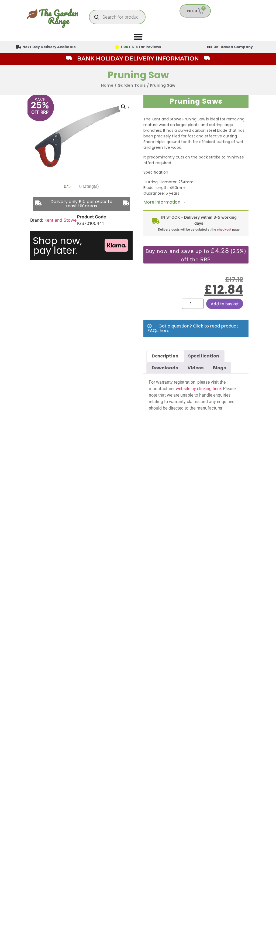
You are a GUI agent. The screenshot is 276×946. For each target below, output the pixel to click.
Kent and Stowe (60, 220)
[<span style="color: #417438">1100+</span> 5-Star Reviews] (117, 47)
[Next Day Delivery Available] (18, 47)
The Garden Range (58, 17)
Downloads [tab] (165, 368)
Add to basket (225, 303)
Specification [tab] (203, 356)
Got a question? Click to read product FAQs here (192, 328)
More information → (164, 202)
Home (107, 85)
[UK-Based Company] (209, 47)
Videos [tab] (195, 368)
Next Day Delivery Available (49, 46)
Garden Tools (132, 85)
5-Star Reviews (141, 46)
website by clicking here (198, 388)
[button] (123, 107)
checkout (224, 229)
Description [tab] (165, 356)
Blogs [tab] (219, 368)
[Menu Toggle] (138, 36)
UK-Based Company (233, 46)
